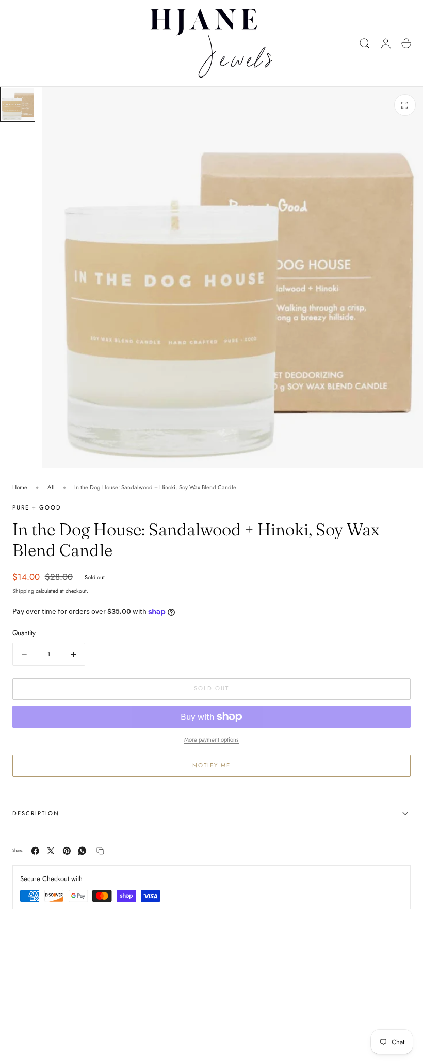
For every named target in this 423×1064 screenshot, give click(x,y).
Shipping (23, 591)
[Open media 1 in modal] (405, 105)
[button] (17, 43)
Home (19, 487)
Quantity (24, 633)
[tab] (17, 104)
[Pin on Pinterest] (67, 851)
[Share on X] (51, 851)
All (51, 487)
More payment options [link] (211, 739)
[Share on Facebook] (35, 851)
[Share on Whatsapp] (82, 851)
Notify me (211, 765)
